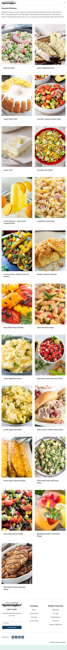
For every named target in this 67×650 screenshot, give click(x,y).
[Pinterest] (22, 637)
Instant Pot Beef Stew (55, 624)
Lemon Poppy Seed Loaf (45, 68)
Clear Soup (55, 621)
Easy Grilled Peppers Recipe (14, 327)
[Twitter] (16, 637)
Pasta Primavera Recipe (45, 327)
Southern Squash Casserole (47, 274)
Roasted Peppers (56, 617)
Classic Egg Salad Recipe (12, 378)
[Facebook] (13, 637)
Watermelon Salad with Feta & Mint (49, 378)
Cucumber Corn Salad (44, 170)
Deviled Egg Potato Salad (12, 429)
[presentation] (17, 44)
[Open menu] (64, 3)
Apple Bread (55, 610)
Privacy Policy (34, 621)
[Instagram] (19, 637)
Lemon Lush (8, 170)
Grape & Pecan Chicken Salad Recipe (50, 429)
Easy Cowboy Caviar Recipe (13, 534)
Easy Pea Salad (9, 68)
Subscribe (34, 617)
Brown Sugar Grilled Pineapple (14, 480)
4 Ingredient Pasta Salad (45, 221)
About (34, 610)
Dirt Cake (55, 613)
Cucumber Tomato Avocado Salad (49, 119)
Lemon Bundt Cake (10, 119)
